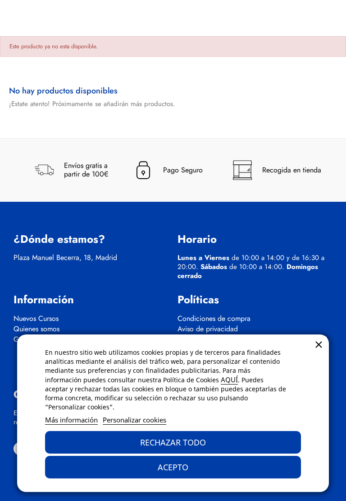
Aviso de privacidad (208, 329)
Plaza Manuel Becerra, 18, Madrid (65, 257)
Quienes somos (36, 329)
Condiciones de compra (214, 318)
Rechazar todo (173, 442)
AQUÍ (229, 379)
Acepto (173, 467)
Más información (71, 419)
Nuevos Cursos (36, 318)
